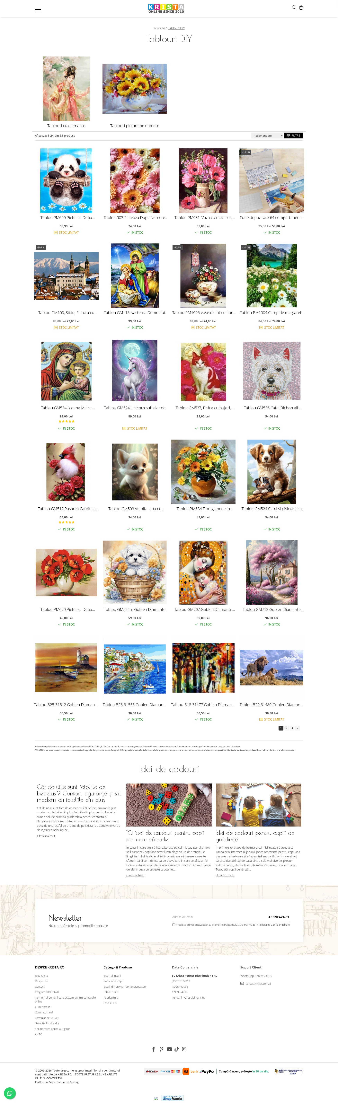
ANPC (38, 1034)
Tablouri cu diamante (66, 125)
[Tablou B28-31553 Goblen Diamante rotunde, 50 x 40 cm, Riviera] (134, 667)
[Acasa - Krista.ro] (166, 8)
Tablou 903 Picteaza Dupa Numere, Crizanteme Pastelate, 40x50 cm (135, 217)
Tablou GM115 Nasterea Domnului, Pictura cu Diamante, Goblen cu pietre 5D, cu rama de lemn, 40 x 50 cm (134, 312)
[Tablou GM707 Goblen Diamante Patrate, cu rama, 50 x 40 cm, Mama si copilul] (203, 572)
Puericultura (110, 997)
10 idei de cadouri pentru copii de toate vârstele (165, 836)
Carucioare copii (113, 981)
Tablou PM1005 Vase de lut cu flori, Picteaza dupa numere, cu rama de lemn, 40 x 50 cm (203, 312)
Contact (40, 986)
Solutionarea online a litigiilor (52, 1029)
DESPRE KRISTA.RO (49, 967)
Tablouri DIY (110, 992)
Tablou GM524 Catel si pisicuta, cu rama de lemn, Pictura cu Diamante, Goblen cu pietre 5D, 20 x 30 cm (272, 508)
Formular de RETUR (46, 1018)
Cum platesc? (43, 1007)
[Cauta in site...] (294, 7)
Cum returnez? (44, 1012)
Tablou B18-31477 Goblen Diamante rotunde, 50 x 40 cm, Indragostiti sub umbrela (203, 704)
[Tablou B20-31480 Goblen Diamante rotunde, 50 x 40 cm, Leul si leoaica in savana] (271, 667)
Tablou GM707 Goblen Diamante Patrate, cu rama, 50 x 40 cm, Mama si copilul (203, 609)
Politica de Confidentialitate (274, 924)
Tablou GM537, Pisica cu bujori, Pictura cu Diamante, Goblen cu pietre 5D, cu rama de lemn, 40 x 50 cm (203, 407)
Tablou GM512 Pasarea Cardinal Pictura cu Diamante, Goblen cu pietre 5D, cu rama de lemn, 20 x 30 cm (66, 508)
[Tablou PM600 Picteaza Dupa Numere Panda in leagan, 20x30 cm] (66, 180)
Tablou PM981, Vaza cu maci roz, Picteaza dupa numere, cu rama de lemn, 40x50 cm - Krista (203, 217)
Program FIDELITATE (47, 992)
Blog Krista (41, 975)
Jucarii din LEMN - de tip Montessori (125, 986)
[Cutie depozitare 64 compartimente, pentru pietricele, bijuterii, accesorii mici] (271, 180)
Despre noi (42, 981)
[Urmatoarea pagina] (297, 728)
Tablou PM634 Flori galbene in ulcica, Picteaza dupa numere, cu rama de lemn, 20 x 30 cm (203, 508)
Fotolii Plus (110, 1003)
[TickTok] (176, 1049)
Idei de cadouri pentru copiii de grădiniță (255, 836)
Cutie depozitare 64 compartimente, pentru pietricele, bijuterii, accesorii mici (272, 217)
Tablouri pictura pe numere (134, 125)
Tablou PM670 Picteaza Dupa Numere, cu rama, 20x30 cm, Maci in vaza (66, 609)
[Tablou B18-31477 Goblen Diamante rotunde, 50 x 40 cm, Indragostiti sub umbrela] (203, 667)
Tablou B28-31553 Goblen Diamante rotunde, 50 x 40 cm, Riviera (135, 704)
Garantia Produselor (47, 1023)
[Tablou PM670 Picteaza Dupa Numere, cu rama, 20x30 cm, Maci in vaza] (66, 572)
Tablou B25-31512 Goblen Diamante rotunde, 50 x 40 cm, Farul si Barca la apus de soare (66, 704)
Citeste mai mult (46, 836)
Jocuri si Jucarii (112, 975)
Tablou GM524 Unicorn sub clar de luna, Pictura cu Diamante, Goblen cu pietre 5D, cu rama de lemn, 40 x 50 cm (134, 407)
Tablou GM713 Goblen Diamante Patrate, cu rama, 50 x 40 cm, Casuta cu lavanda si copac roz (272, 609)
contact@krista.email (258, 983)
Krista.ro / (160, 28)
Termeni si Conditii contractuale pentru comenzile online (65, 999)
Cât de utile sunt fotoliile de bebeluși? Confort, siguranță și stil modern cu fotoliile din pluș (79, 793)
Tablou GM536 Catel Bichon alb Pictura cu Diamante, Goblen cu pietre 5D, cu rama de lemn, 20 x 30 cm (271, 407)
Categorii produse (117, 967)
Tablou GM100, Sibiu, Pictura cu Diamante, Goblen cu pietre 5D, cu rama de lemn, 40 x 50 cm (66, 312)
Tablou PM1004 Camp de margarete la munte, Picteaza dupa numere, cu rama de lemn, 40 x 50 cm (272, 312)
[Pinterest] (161, 1049)
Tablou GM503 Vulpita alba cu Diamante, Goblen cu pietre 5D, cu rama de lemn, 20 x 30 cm (134, 508)
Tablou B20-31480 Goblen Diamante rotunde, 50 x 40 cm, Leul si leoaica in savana (272, 704)
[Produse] (38, 11)
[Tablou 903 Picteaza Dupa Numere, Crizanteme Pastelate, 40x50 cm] (134, 180)
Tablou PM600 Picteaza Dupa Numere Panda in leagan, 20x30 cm (66, 217)
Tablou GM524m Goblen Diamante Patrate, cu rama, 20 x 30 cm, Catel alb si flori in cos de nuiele (134, 609)
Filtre (295, 135)
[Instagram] (184, 1049)
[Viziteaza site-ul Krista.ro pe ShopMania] (172, 1098)
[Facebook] (153, 1049)
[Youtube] (169, 1049)
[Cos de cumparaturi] (301, 7)
